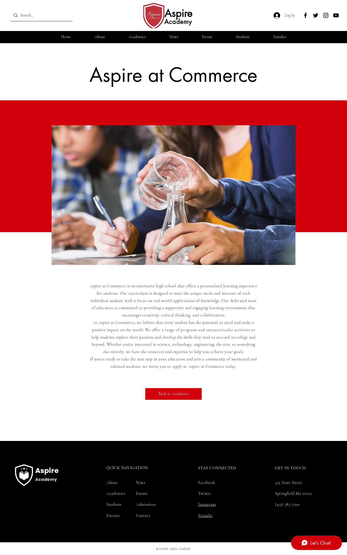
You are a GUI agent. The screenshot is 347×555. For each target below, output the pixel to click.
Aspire (179, 13)
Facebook (206, 482)
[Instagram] (325, 15)
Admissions (146, 504)
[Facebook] (305, 15)
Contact (143, 515)
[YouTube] (336, 15)
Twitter (204, 493)
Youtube (205, 515)
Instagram (207, 504)
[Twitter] (315, 15)
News (140, 482)
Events (141, 493)
